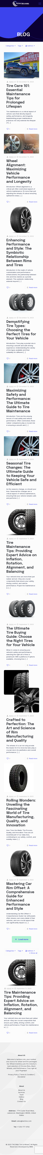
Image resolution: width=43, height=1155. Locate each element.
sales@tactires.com (24, 1121)
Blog (21, 1099)
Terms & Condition (27, 1074)
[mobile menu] (40, 4)
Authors (30, 46)
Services (21, 1092)
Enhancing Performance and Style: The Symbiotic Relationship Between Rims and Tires (19, 253)
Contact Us (21, 1101)
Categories (10, 46)
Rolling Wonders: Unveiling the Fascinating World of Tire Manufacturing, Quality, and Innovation (21, 813)
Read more (33, 129)
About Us (21, 1090)
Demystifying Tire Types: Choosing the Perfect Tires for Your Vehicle (21, 330)
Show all (34, 953)
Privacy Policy (13, 1074)
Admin (11, 82)
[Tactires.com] (21, 3)
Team (21, 1095)
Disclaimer (21, 1077)
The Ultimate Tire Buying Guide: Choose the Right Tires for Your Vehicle (20, 637)
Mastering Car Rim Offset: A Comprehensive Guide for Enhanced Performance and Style (20, 896)
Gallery (21, 1097)
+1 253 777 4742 (23, 1127)
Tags (19, 46)
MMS (31, 1147)
